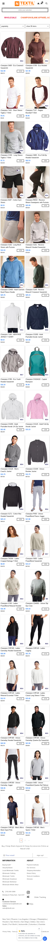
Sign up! (40, 855)
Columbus (33, 924)
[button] (38, 3)
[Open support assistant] (45, 938)
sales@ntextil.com (8, 908)
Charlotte (41, 924)
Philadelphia (42, 919)
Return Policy (31, 873)
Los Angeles (23, 919)
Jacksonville (23, 924)
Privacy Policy (7, 931)
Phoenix (14, 919)
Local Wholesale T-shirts (10, 870)
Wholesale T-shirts (8, 876)
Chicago (33, 919)
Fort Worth (13, 924)
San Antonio (15, 922)
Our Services (31, 868)
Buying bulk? (6, 865)
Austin (4, 924)
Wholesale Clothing (8, 873)
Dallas (32, 922)
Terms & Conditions (33, 876)
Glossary (30, 879)
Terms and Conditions (18, 931)
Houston (5, 922)
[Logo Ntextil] (25, 4)
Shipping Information (34, 870)
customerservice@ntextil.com (12, 904)
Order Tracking (40, 897)
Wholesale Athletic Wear (10, 885)
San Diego (25, 922)
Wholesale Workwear (9, 882)
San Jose (40, 922)
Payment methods (33, 865)
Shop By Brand (7, 868)
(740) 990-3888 (10, 892)
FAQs (31, 904)
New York (6, 919)
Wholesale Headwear (9, 879)
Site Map (28, 931)
